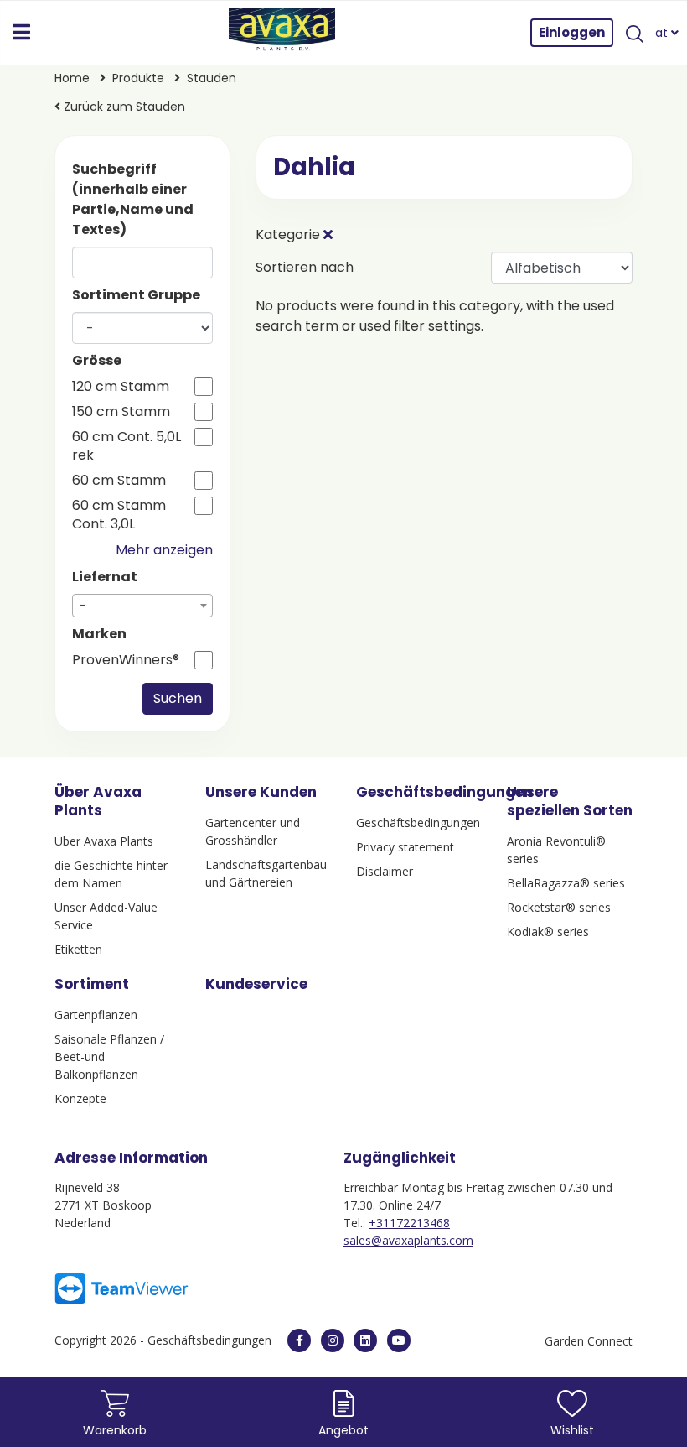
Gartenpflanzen (95, 1015)
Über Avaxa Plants (103, 841)
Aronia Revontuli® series (556, 850)
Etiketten (78, 949)
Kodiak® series (548, 932)
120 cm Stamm (120, 386)
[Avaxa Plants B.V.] (282, 32)
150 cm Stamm (121, 412)
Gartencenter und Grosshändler (252, 831)
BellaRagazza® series (566, 883)
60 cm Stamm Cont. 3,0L (119, 515)
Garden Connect (589, 1341)
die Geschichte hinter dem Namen (111, 874)
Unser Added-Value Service (106, 916)
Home (73, 78)
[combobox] (142, 605)
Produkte (140, 78)
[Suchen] (634, 32)
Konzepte (80, 1098)
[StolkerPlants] (399, 1340)
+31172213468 (409, 1223)
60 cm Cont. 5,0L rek (126, 446)
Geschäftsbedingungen (418, 822)
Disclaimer (384, 871)
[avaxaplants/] (332, 1340)
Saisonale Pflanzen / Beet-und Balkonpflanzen (109, 1056)
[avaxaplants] (299, 1340)
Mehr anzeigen (164, 550)
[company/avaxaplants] (365, 1340)
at (663, 32)
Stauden (211, 78)
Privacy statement (405, 847)
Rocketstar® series (559, 907)
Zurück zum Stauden (122, 106)
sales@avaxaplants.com (408, 1240)
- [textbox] (83, 606)
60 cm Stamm (119, 480)
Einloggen (572, 32)
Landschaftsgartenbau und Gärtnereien (266, 873)
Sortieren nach (305, 267)
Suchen (177, 698)
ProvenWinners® (125, 660)
